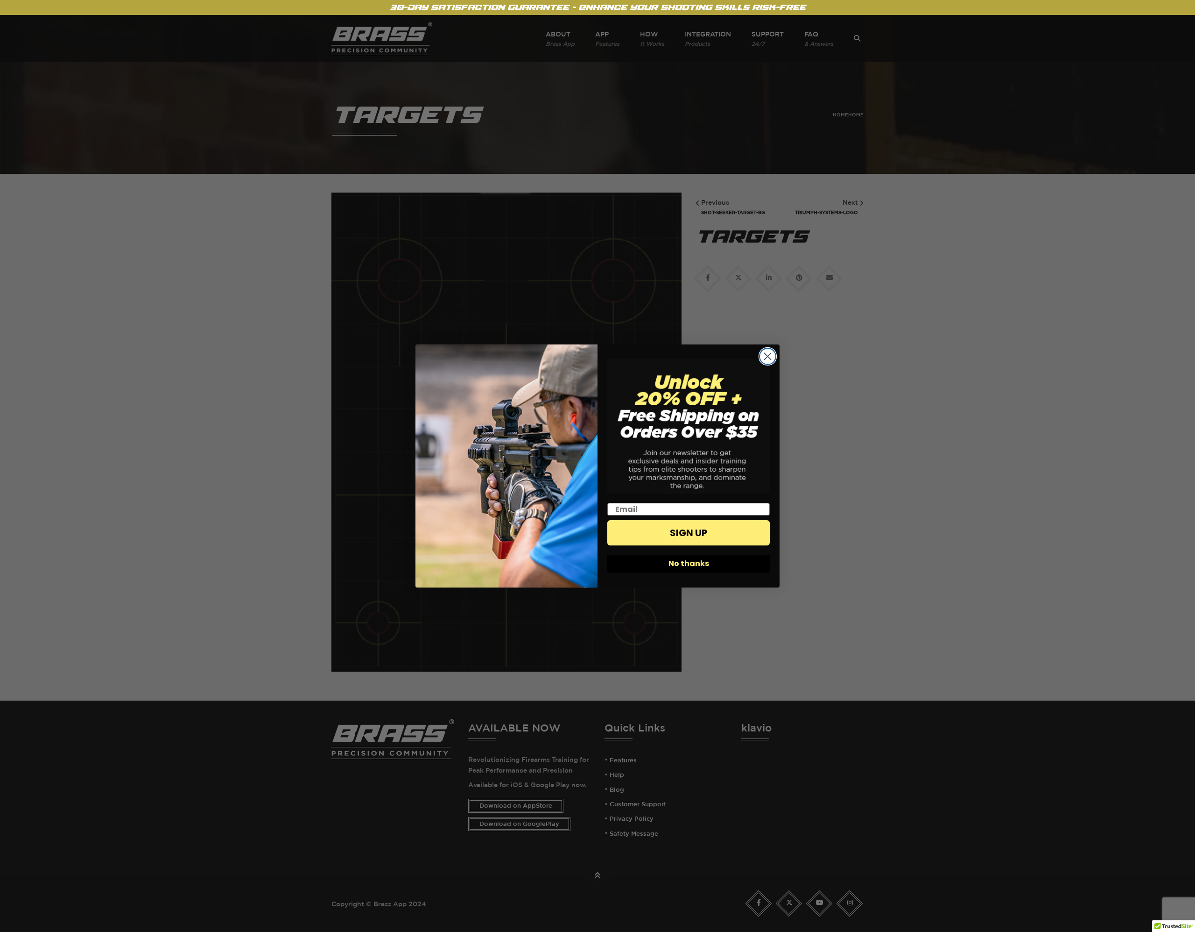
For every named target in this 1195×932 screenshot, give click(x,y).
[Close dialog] (767, 356)
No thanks (688, 563)
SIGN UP (688, 532)
